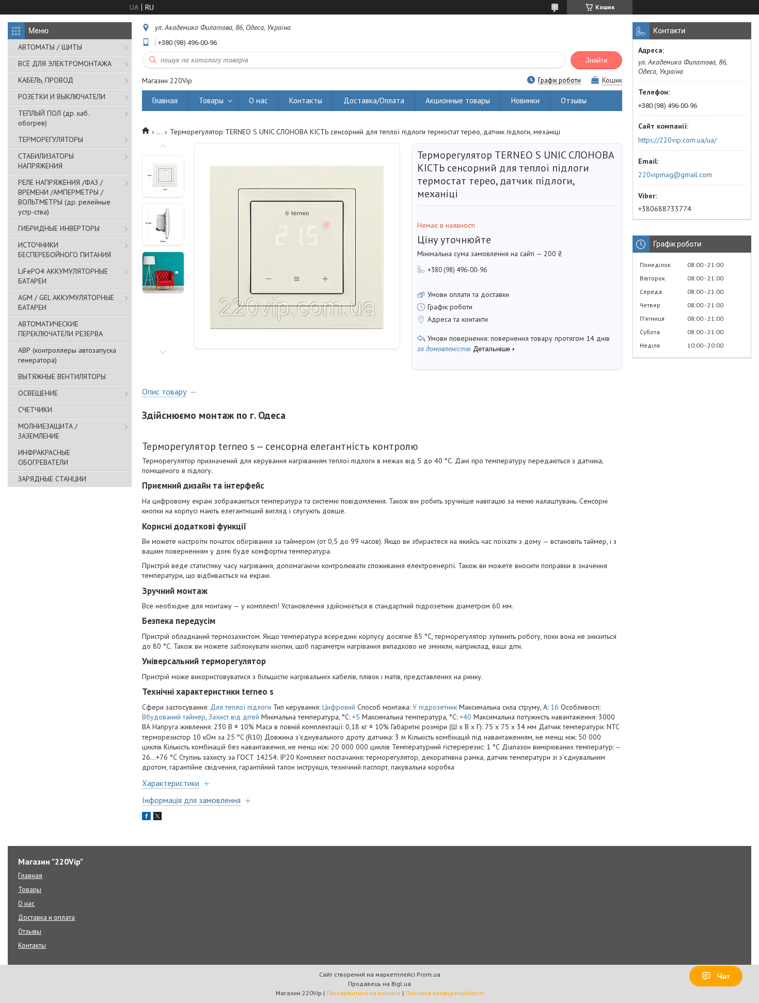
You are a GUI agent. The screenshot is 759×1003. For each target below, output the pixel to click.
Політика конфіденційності (444, 993)
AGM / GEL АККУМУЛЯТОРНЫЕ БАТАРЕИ (66, 302)
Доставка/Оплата (373, 100)
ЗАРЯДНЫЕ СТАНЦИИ (52, 478)
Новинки (525, 100)
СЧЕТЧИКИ (35, 409)
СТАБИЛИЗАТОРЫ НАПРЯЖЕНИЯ (46, 160)
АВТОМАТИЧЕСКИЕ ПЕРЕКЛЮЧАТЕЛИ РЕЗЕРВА (60, 328)
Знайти (596, 60)
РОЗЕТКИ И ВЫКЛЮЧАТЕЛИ (61, 96)
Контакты (305, 100)
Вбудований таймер (173, 717)
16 (554, 707)
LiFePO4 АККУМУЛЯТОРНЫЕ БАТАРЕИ (63, 276)
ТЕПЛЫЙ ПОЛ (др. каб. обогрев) (53, 118)
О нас (258, 100)
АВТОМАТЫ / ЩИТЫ (50, 47)
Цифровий (338, 707)
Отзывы (574, 100)
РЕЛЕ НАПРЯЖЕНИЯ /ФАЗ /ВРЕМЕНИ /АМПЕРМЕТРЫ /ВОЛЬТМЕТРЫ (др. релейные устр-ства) (64, 197)
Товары (211, 100)
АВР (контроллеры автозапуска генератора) (67, 355)
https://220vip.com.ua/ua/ (677, 140)
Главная (165, 100)
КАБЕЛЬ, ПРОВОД (45, 80)
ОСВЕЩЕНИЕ (38, 393)
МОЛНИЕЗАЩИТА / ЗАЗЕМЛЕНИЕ (47, 431)
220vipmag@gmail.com (675, 174)
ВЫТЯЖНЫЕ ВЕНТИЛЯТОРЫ (62, 376)
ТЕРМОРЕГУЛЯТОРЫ (50, 139)
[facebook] (146, 817)
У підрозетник (435, 707)
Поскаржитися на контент (363, 993)
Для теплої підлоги (240, 707)
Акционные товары (457, 100)
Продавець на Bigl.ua (379, 984)
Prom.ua (428, 974)
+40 (465, 717)
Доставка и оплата (46, 917)
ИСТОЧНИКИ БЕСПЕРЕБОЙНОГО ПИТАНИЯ (64, 249)
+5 (356, 717)
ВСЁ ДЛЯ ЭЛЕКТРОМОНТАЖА (65, 63)
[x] (157, 817)
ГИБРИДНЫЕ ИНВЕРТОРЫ (59, 228)
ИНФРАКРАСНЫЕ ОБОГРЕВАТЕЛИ (44, 457)
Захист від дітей (234, 717)
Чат (723, 976)
